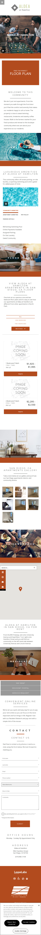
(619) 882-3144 (20, 857)
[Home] (20, 7)
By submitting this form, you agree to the (16, 814)
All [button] (20, 317)
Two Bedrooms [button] (20, 324)
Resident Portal (20, 688)
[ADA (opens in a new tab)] (19, 878)
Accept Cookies (29, 922)
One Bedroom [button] (20, 320)
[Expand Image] (7, 492)
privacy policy (30, 814)
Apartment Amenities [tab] (10, 214)
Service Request (20, 693)
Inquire (20, 374)
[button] (2, 2)
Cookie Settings (20, 931)
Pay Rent (20, 683)
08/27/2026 (19, 329)
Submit (20, 824)
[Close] (39, 905)
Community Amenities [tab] (10, 210)
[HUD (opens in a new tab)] (15, 879)
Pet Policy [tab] (25, 214)
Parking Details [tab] (8, 219)
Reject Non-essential (12, 923)
